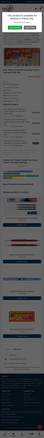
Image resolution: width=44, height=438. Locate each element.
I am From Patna (15, 27)
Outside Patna (30, 27)
